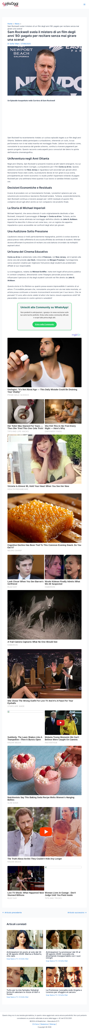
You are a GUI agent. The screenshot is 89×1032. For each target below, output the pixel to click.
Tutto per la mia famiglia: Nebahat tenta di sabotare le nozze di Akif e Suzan (23, 1020)
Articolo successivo (77, 940)
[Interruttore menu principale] (84, 4)
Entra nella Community (44, 352)
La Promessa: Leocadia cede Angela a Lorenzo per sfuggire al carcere (64, 1019)
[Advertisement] (44, 148)
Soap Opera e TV (12, 987)
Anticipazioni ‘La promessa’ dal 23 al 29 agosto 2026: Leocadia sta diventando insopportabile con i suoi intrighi (63, 983)
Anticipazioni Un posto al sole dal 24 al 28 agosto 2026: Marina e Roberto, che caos (24, 982)
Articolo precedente (12, 940)
